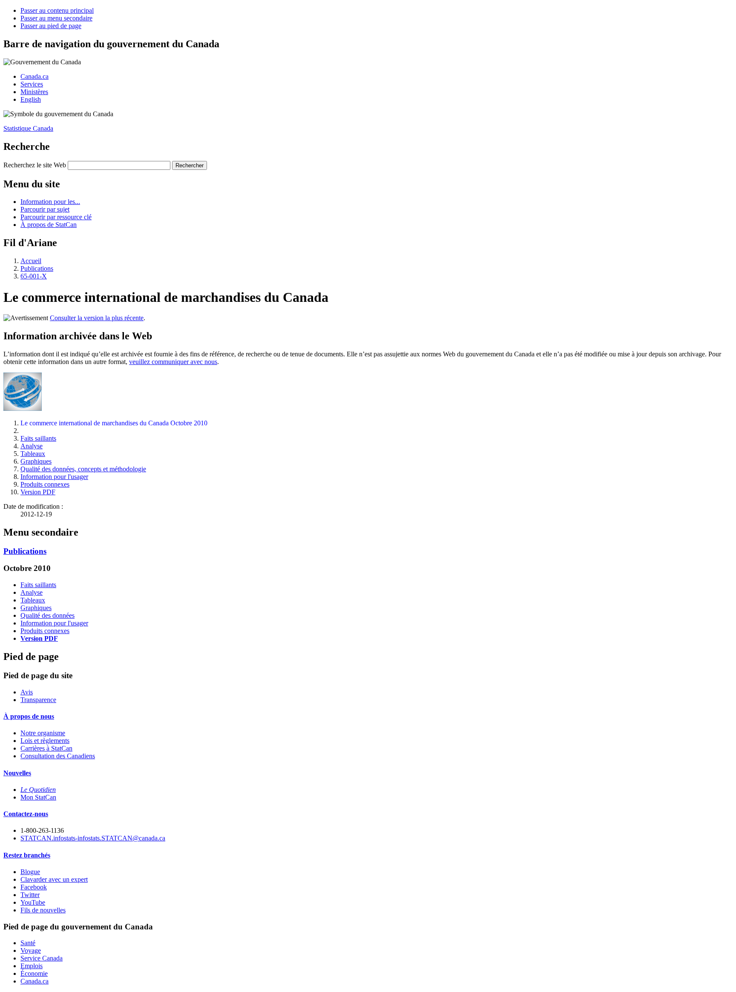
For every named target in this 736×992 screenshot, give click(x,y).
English (30, 99)
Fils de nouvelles (43, 910)
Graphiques (36, 461)
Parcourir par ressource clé (56, 217)
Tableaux (32, 453)
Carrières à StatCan (46, 748)
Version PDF (37, 492)
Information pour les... (50, 201)
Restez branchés (26, 855)
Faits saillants (38, 438)
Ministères (34, 91)
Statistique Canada (28, 128)
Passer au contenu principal (57, 10)
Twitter (30, 894)
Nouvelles (17, 773)
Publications (36, 268)
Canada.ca (34, 76)
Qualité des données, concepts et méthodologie (83, 469)
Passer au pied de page (50, 25)
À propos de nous (28, 716)
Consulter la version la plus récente (97, 317)
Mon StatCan (38, 797)
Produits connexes (44, 484)
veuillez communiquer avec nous (173, 361)
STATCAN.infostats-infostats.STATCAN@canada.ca (92, 838)
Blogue (30, 871)
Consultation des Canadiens (57, 756)
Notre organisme (42, 733)
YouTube (32, 902)
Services (31, 84)
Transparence (38, 699)
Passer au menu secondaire (56, 18)
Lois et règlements (44, 740)
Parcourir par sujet (44, 209)
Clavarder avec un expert (54, 879)
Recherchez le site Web (34, 165)
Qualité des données (47, 615)
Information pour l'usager (54, 476)
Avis (26, 692)
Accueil (30, 260)
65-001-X (33, 276)
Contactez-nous (25, 813)
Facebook (33, 887)
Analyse (31, 446)
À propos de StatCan (48, 224)
